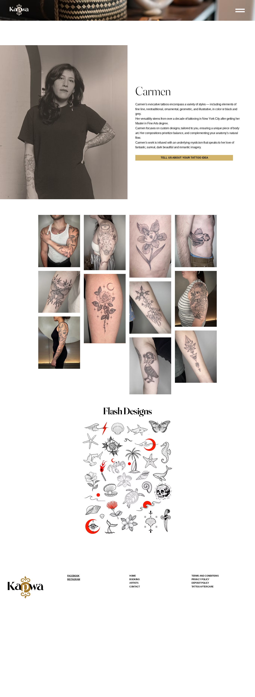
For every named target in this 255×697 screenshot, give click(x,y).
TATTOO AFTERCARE (203, 586)
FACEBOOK (73, 576)
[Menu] (240, 10)
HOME (132, 576)
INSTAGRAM (73, 579)
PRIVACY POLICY (200, 579)
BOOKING (134, 579)
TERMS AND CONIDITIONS (205, 576)
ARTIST (133, 583)
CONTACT (134, 586)
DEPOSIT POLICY (200, 583)
